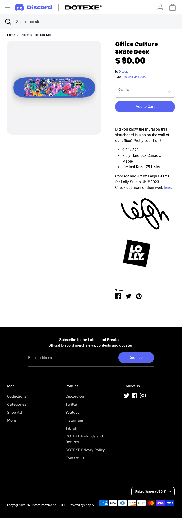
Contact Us (74, 458)
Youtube (72, 412)
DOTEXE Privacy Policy (85, 450)
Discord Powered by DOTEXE (49, 505)
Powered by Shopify (81, 505)
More (11, 420)
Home (11, 34)
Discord (124, 71)
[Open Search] (8, 22)
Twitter (71, 404)
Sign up (136, 357)
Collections (16, 396)
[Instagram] (143, 395)
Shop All (14, 412)
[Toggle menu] (7, 7)
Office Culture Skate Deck (36, 34)
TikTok (71, 428)
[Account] (160, 5)
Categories (16, 404)
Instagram (74, 420)
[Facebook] (134, 395)
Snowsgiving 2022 (134, 77)
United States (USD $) (150, 491)
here (167, 187)
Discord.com (75, 396)
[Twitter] (126, 395)
